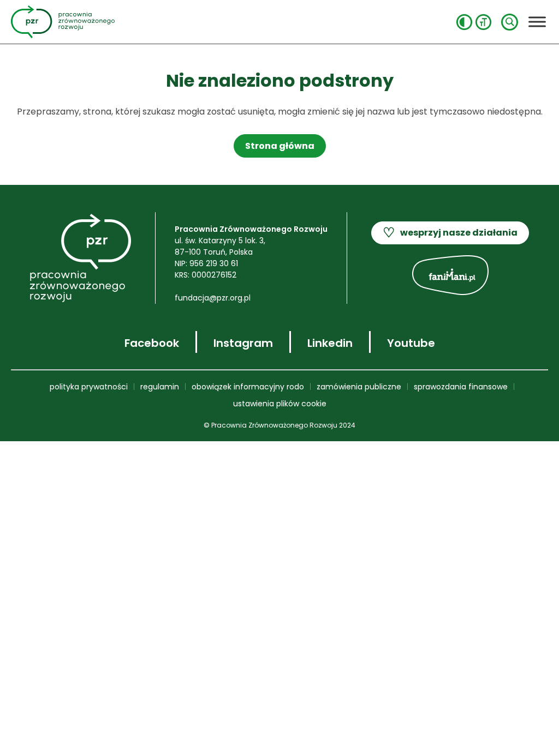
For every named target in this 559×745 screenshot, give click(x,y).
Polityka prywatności (89, 386)
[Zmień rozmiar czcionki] (483, 22)
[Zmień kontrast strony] (464, 22)
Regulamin (159, 386)
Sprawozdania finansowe (461, 386)
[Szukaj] (509, 22)
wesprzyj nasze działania (450, 232)
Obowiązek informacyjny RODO (248, 386)
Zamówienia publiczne (359, 386)
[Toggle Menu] (537, 21)
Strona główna (279, 146)
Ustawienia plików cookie (279, 403)
